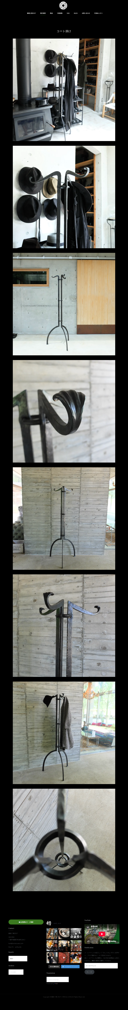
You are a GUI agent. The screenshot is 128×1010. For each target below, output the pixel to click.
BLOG (76, 13)
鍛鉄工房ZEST (31, 13)
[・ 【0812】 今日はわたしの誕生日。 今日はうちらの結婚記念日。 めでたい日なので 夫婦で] (64, 933)
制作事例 (43, 13)
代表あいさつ (98, 13)
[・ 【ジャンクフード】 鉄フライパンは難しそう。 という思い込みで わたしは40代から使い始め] (52, 945)
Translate (61, 983)
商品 (51, 13)
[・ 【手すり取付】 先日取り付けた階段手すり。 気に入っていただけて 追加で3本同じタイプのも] (52, 957)
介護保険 (59, 13)
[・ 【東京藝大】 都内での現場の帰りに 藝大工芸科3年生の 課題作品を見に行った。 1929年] (76, 945)
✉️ (26, 922)
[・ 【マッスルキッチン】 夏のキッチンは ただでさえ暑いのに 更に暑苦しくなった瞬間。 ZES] (64, 945)
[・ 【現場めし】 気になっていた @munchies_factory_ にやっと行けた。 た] (76, 957)
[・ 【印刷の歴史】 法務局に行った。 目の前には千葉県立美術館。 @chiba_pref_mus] (64, 957)
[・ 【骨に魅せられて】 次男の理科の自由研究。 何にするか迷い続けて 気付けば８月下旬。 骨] (52, 933)
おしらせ (89, 972)
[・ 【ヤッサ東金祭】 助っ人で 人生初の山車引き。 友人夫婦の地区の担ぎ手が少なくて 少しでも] (76, 933)
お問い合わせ (86, 13)
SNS (68, 13)
